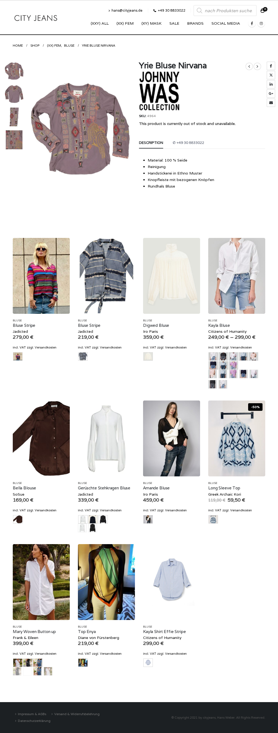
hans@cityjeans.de (127, 10)
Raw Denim (27, 671)
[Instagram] (261, 23)
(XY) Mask (151, 23)
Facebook (271, 66)
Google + (271, 93)
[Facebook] (252, 23)
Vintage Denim (37, 671)
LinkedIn (271, 84)
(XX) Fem (125, 23)
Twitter (271, 75)
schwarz (212, 384)
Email (271, 102)
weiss (223, 384)
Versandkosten (45, 347)
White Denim (48, 671)
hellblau (223, 374)
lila (233, 374)
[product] (41, 276)
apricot (212, 374)
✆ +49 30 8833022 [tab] (188, 142)
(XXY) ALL (100, 23)
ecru (82, 528)
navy (243, 374)
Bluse (17, 320)
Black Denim (17, 671)
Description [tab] (151, 142)
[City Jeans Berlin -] (36, 18)
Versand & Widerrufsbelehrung (77, 714)
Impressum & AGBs (32, 714)
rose (253, 374)
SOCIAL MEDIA (225, 23)
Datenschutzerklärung (34, 721)
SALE (174, 23)
